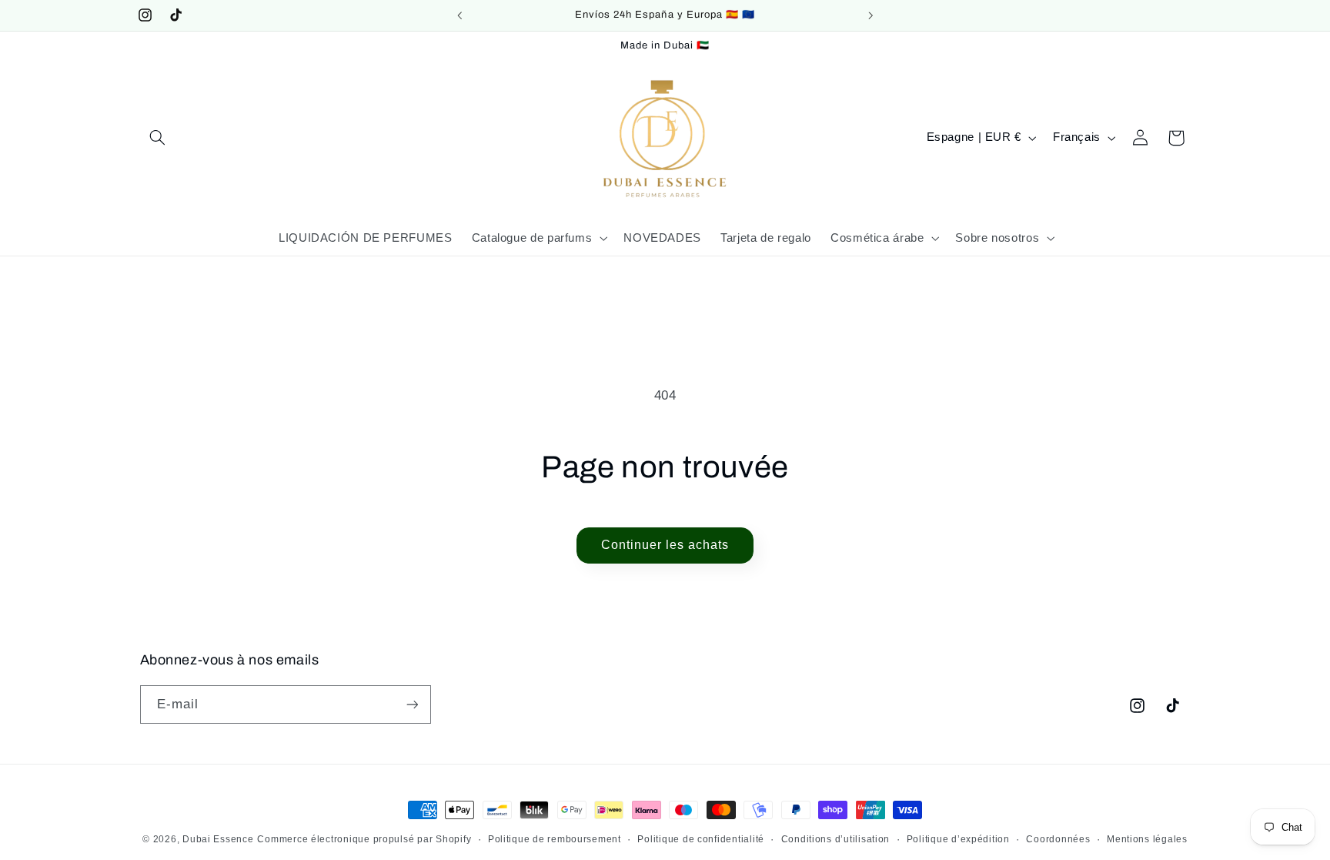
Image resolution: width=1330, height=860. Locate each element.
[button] (157, 138)
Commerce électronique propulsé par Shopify (364, 839)
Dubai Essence (218, 839)
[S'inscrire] (411, 704)
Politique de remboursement (554, 839)
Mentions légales (1147, 839)
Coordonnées (1058, 839)
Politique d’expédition (958, 839)
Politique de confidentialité (700, 839)
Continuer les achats (665, 544)
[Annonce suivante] (870, 15)
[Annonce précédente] (459, 15)
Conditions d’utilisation (836, 839)
